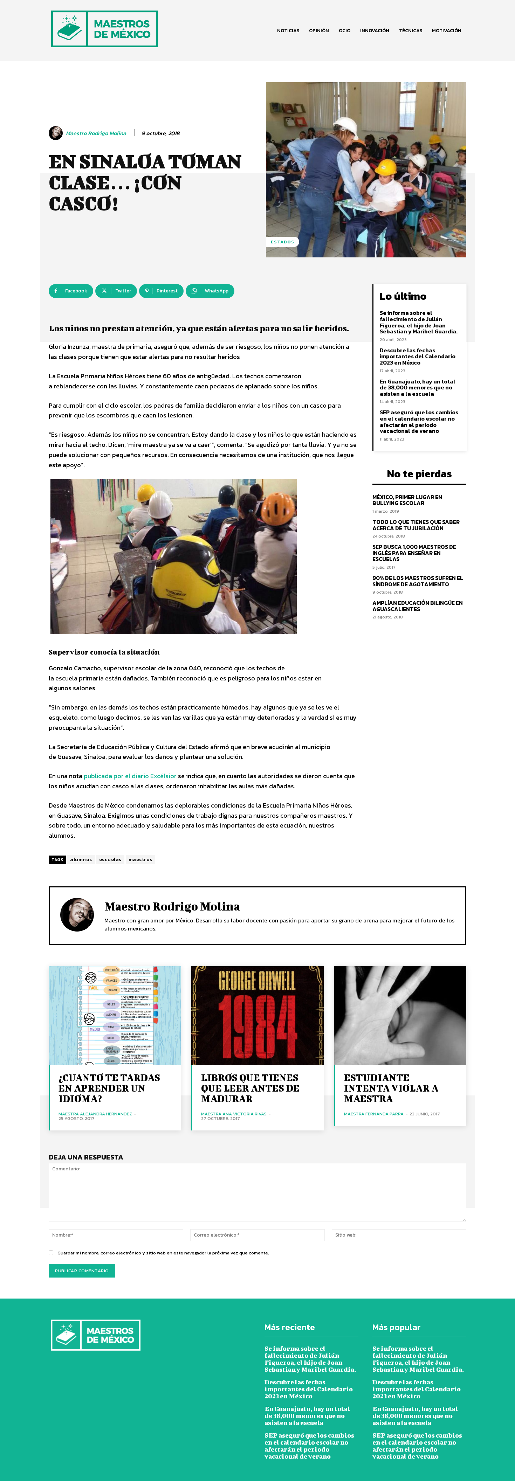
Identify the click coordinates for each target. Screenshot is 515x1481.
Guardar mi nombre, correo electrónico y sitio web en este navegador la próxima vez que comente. (163, 1253)
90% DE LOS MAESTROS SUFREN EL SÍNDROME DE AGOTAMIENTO (417, 581)
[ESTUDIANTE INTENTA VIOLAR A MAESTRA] (400, 1015)
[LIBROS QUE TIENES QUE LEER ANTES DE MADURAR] (257, 1015)
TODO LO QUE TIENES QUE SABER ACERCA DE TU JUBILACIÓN (416, 525)
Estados (282, 241)
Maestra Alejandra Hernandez (95, 1113)
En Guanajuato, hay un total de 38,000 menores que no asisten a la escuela (417, 387)
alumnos (81, 859)
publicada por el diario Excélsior (130, 776)
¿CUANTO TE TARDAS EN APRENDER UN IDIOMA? (109, 1088)
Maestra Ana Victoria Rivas (234, 1113)
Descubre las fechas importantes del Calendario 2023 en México (417, 356)
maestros (140, 859)
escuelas (110, 859)
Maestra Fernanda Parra (374, 1113)
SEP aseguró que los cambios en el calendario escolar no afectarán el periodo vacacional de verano (419, 421)
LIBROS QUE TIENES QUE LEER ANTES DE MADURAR (250, 1088)
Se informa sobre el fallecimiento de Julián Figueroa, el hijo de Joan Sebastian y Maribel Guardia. (419, 322)
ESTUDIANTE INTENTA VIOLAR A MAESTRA (391, 1088)
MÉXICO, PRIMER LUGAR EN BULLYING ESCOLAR (407, 500)
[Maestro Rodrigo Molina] (57, 133)
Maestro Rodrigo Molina (96, 133)
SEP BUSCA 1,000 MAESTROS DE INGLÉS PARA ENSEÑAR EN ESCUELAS (414, 552)
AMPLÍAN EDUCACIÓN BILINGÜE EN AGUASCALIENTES (417, 605)
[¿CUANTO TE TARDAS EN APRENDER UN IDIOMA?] (115, 1015)
